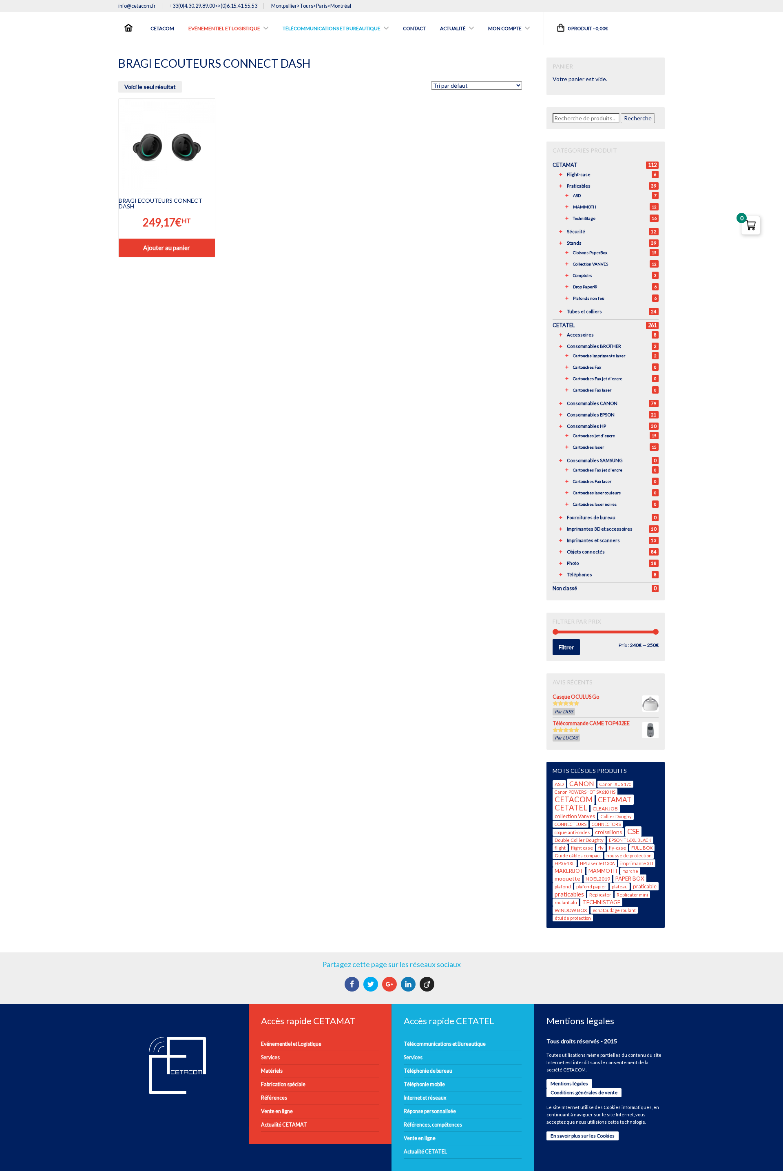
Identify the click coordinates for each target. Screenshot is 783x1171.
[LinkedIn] (409, 984)
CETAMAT (565, 165)
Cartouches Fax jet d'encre (597, 378)
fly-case (617, 848)
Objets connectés (586, 551)
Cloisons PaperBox (590, 252)
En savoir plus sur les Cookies (583, 1136)
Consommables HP (586, 426)
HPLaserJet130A (597, 863)
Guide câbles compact (578, 855)
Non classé (565, 588)
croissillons (608, 832)
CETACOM (574, 799)
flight (560, 847)
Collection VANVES (590, 263)
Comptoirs (582, 275)
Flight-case (579, 174)
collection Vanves (575, 816)
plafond (563, 886)
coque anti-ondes (572, 832)
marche (630, 871)
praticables (569, 894)
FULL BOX (641, 847)
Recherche (638, 118)
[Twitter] (371, 984)
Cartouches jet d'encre (594, 435)
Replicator (600, 895)
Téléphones (579, 574)
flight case (582, 848)
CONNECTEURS (570, 824)
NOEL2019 (598, 879)
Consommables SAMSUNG (595, 460)
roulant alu (566, 902)
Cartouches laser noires (595, 504)
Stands (574, 243)
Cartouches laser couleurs (597, 492)
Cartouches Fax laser (592, 389)
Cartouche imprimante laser (599, 355)
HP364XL (565, 863)
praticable (645, 886)
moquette (567, 878)
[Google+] (390, 984)
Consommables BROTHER (594, 346)
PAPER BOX (629, 878)
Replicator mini (632, 894)
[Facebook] (353, 984)
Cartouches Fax (587, 367)
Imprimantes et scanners (593, 540)
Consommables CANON (592, 403)
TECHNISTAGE (601, 902)
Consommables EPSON (591, 414)
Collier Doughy (616, 816)
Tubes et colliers (584, 311)
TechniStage (584, 218)
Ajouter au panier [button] (166, 247)
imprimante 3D (636, 863)
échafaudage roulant (614, 910)
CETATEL (564, 325)
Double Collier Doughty (579, 840)
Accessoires (580, 334)
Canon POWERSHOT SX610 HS (585, 792)
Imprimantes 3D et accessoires (600, 528)
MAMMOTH (584, 206)
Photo (573, 563)
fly (601, 847)
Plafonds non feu (588, 298)
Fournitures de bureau (591, 517)
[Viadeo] (428, 984)
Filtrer (566, 647)
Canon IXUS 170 (615, 784)
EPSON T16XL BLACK (630, 840)
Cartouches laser (588, 447)
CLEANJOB (605, 809)
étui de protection (573, 918)
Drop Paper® (585, 286)
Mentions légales (569, 1083)
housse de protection (629, 855)
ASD (577, 195)
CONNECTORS (606, 824)
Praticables (579, 185)
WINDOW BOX (571, 910)
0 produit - (587, 28)
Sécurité (576, 231)
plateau (620, 886)
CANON (581, 783)
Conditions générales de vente (584, 1092)
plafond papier (591, 886)
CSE (633, 831)
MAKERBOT (569, 871)
